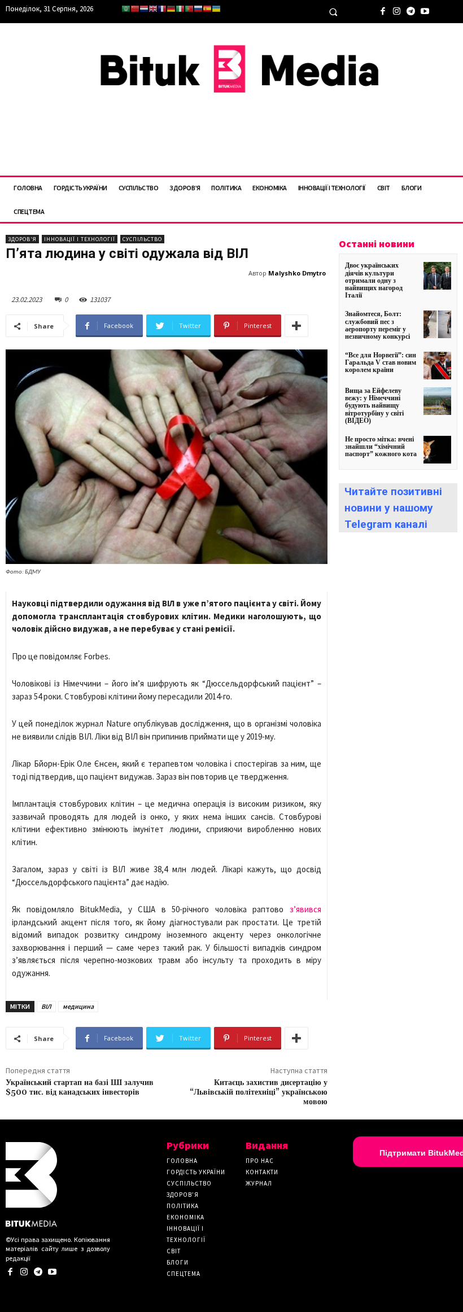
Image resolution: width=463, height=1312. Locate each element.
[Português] (189, 9)
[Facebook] (382, 10)
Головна (182, 1161)
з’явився (302, 909)
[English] (153, 9)
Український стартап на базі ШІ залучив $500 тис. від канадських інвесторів (80, 1087)
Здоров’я (183, 1195)
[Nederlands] (143, 9)
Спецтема (183, 1274)
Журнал (259, 1183)
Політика (183, 1206)
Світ (174, 1251)
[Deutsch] (171, 9)
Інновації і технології (79, 239)
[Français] (162, 9)
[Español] (207, 9)
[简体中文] (134, 9)
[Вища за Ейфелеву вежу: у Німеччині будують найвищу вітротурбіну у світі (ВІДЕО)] (437, 401)
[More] (296, 325)
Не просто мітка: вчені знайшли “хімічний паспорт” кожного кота (381, 446)
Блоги (178, 1262)
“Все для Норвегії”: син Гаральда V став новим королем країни (380, 362)
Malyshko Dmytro (297, 273)
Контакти (262, 1172)
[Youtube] (425, 10)
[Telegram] (411, 10)
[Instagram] (396, 10)
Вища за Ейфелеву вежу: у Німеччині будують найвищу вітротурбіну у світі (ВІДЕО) (374, 406)
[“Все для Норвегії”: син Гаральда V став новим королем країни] (437, 365)
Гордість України (196, 1172)
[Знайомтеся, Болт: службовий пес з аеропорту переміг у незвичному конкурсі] (437, 324)
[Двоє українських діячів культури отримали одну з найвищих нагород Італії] (437, 276)
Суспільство (142, 239)
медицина (78, 1006)
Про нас (260, 1161)
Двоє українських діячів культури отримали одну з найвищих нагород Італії (374, 280)
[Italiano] (180, 9)
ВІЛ (46, 1006)
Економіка (185, 1217)
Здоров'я (22, 239)
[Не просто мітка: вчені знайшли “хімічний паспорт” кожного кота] (437, 449)
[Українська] (216, 9)
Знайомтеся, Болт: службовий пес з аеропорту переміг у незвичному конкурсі (377, 325)
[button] (333, 11)
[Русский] (198, 9)
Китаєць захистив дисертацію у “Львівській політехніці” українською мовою (258, 1092)
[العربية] (125, 9)
